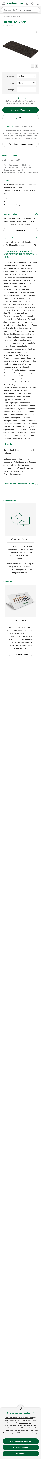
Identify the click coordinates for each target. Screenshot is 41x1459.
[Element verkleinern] (32, 66)
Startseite (6, 16)
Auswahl (10, 76)
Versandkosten (30, 101)
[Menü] (3, 3)
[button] (37, 32)
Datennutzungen (25, 1423)
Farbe (11, 83)
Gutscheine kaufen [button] (20, 654)
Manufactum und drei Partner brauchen (19, 1418)
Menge (11, 89)
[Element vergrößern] (36, 66)
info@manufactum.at (20, 572)
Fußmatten (16, 16)
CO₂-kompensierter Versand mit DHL (20, 104)
